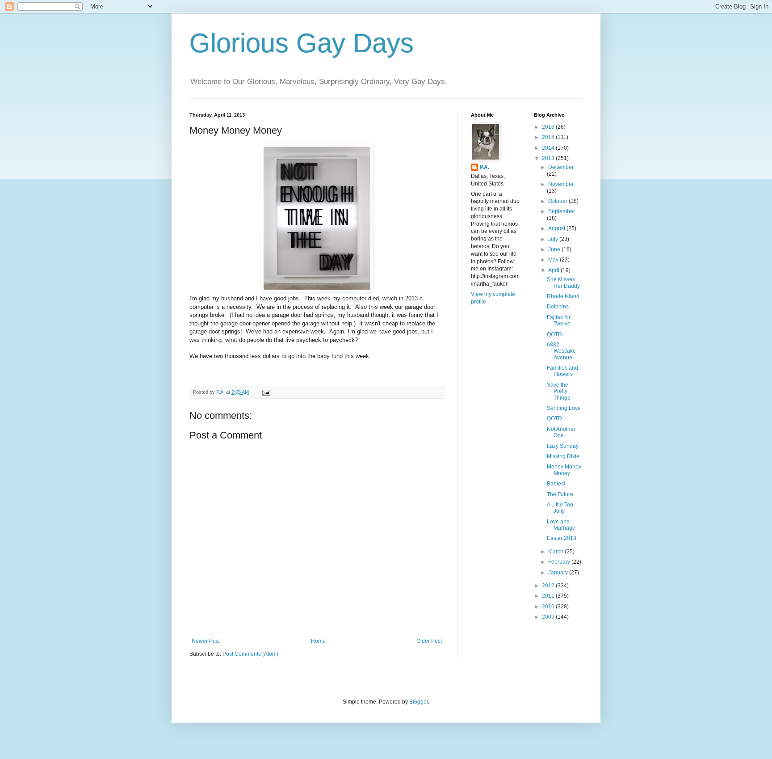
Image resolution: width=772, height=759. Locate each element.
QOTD (554, 334)
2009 (549, 617)
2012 (549, 585)
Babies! (556, 484)
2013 (549, 158)
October (558, 201)
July (553, 239)
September (561, 211)
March (556, 551)
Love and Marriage (561, 525)
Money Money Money (564, 470)
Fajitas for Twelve (559, 320)
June (555, 249)
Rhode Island (563, 296)
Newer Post (206, 641)
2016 (549, 127)
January (558, 572)
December (561, 167)
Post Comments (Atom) (250, 654)
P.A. (484, 167)
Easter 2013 (561, 538)
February (559, 562)
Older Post (429, 641)
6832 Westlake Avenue (561, 351)
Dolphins (558, 307)
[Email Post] (266, 392)
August (557, 228)
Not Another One (561, 432)
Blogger (418, 702)
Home (318, 641)
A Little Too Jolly (560, 508)
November (561, 184)
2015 (549, 137)
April (554, 270)
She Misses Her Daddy (563, 282)
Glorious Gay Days (301, 43)
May (554, 260)
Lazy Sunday (563, 446)
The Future (560, 494)
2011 (549, 596)
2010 (549, 606)
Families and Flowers (562, 371)
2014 (549, 148)
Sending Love (564, 408)
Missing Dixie (563, 456)
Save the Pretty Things (558, 391)
